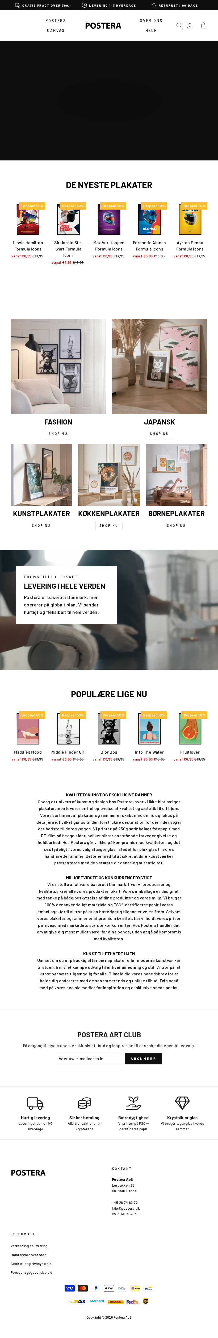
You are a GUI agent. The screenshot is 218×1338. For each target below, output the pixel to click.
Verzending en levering (29, 1245)
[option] (43, 5)
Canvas (56, 30)
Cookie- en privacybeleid (31, 1263)
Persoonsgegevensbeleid (32, 1272)
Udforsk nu (108, 118)
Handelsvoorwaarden (28, 1254)
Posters (55, 20)
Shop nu (58, 433)
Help (151, 30)
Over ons (151, 20)
